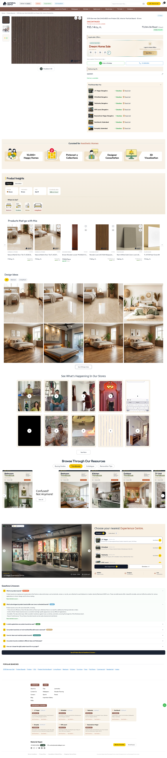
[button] (9, 3)
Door (86, 669)
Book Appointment (110, 566)
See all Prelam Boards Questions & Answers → (84, 652)
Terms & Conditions (32, 754)
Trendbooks (75, 466)
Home (3, 13)
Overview (9, 183)
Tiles (44, 688)
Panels (56, 694)
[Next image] (89, 550)
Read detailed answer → (13, 598)
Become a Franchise (119, 744)
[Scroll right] (163, 495)
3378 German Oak (9, 669)
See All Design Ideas (83, 367)
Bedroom (13, 279)
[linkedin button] (31, 748)
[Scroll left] (4, 495)
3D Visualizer (59, 3)
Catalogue (90, 466)
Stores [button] (38, 3)
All (6, 279)
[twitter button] (36, 748)
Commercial (101, 669)
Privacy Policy (42, 754)
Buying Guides (60, 466)
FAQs (32, 700)
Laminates (57, 688)
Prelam (29, 669)
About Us (33, 688)
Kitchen (72, 669)
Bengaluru (100, 533)
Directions (119, 90)
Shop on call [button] (155, 3)
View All (41, 499)
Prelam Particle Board (45, 669)
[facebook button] (42, 748)
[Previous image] (4, 550)
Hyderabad (112, 533)
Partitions (92, 669)
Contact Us (34, 691)
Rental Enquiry (131, 744)
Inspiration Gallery (48, 697)
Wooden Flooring (59, 691)
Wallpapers (46, 691)
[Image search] (144, 4)
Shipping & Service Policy (70, 754)
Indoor (117, 669)
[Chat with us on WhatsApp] (164, 705)
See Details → (44, 719)
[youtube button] (39, 748)
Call (43, 745)
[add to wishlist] (79, 18)
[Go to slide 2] (5, 28)
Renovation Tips (106, 466)
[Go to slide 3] (5, 38)
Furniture (80, 669)
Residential (110, 669)
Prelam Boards (11, 13)
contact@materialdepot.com (57, 745)
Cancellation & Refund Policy (55, 754)
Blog (32, 697)
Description (18, 183)
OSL (34, 669)
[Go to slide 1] (5, 19)
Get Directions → (36, 719)
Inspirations (47, 3)
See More (83, 452)
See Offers (150, 53)
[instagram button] (34, 748)
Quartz (45, 694)
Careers (33, 694)
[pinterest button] (44, 748)
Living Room (22, 279)
